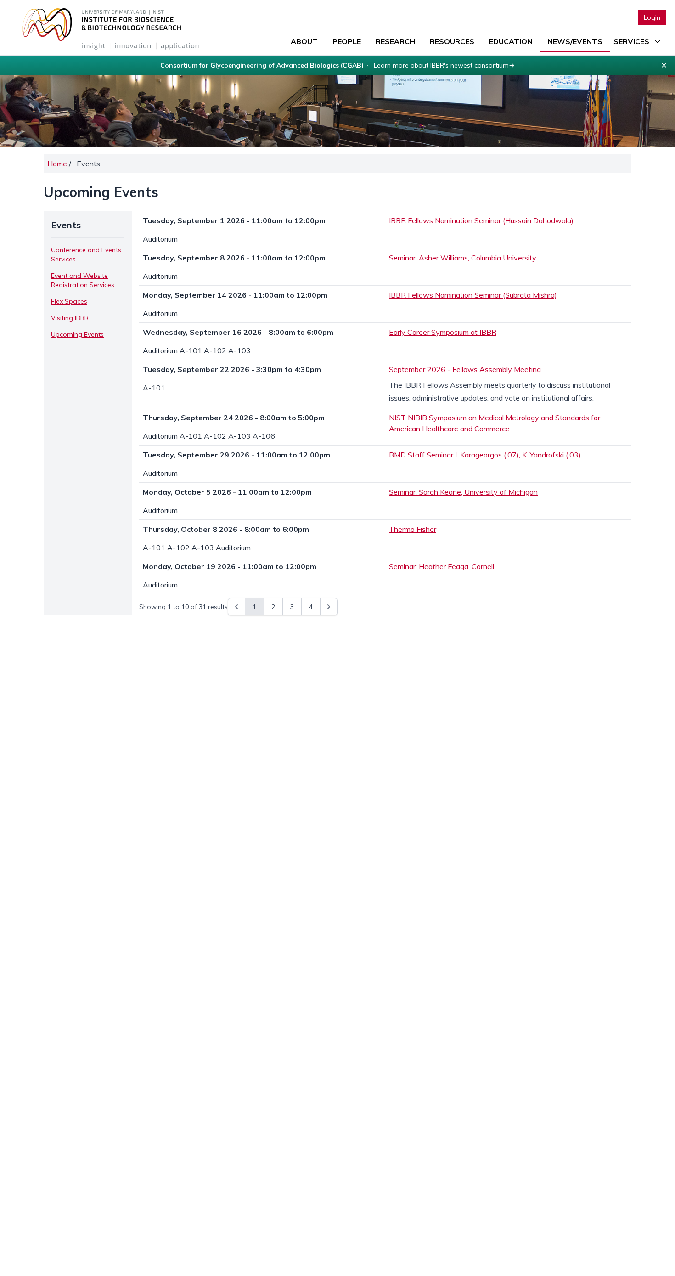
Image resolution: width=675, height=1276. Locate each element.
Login (652, 17)
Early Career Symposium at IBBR (442, 332)
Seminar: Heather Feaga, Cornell (441, 566)
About (304, 41)
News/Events (574, 41)
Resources (452, 41)
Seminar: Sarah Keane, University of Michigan (463, 492)
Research (395, 41)
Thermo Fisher (412, 529)
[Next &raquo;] (329, 606)
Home (57, 163)
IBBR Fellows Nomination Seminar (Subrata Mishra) (473, 294)
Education (511, 41)
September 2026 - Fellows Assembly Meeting (465, 369)
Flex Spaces (69, 301)
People (346, 41)
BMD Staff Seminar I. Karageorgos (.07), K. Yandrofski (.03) (485, 454)
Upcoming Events (77, 334)
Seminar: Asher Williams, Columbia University (462, 257)
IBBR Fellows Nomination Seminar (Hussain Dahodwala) (481, 220)
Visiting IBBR (70, 318)
